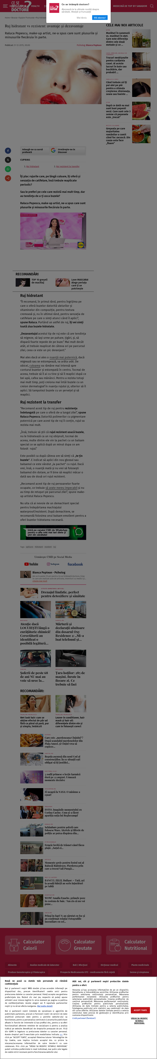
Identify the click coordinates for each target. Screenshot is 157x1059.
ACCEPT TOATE (140, 1010)
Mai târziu (82, 17)
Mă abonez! (100, 17)
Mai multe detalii (45, 1006)
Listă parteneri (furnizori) (83, 1018)
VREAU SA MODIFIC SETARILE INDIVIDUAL (139, 1020)
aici (61, 1035)
